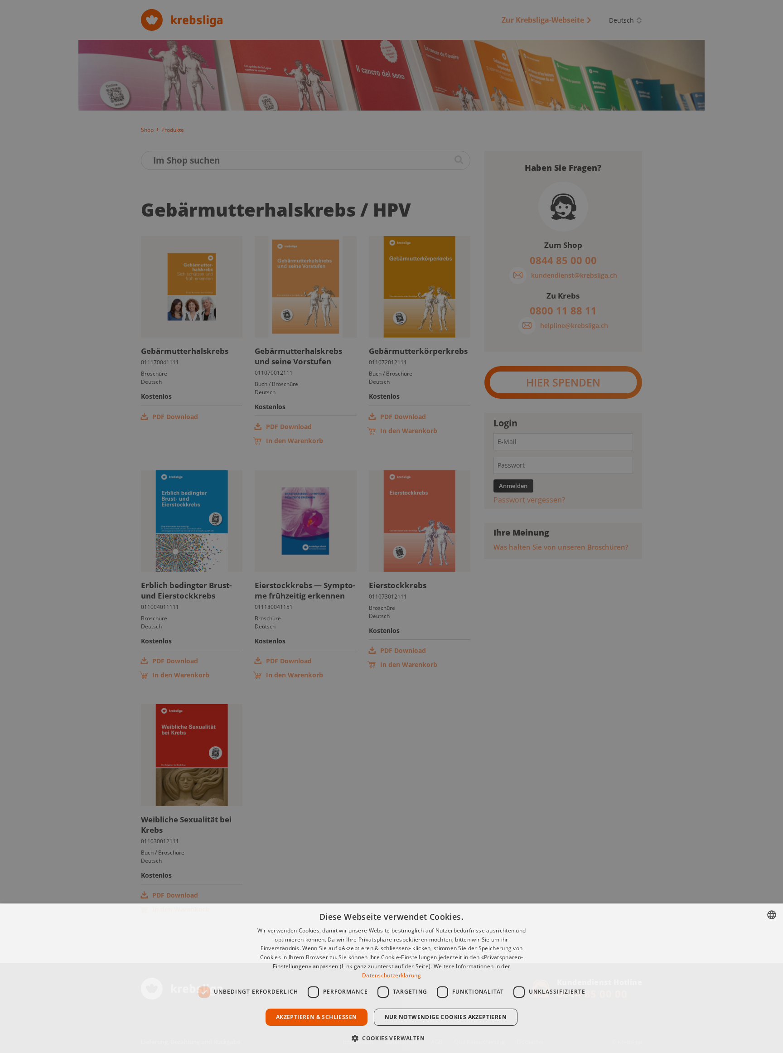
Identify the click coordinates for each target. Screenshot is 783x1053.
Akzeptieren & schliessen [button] (316, 1017)
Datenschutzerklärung (391, 975)
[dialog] (391, 978)
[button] (391, 1037)
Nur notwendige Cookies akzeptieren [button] (446, 1017)
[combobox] (771, 914)
